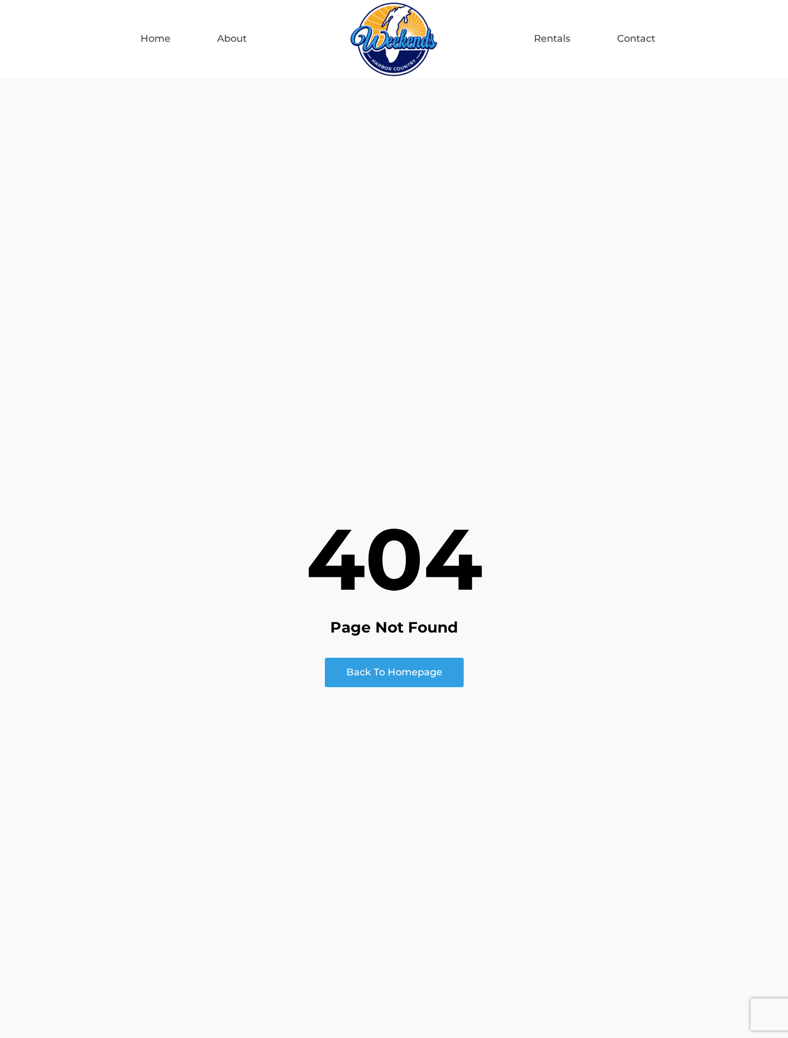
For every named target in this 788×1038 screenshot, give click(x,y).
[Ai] (394, 7)
